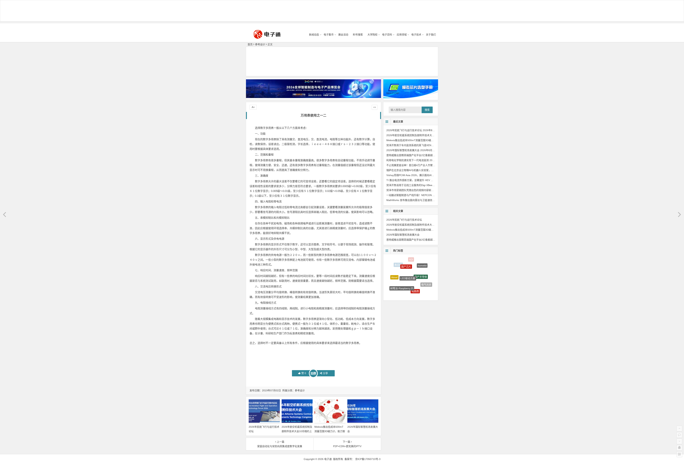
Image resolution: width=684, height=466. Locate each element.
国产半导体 (420, 264)
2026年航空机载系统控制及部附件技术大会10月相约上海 (297, 431)
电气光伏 (426, 277)
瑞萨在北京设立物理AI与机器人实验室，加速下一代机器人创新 (421, 170)
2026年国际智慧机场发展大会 (402, 150)
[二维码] (679, 454)
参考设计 (260, 44)
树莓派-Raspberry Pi (401, 274)
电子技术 (416, 34)
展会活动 (343, 34)
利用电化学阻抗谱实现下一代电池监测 (407, 160)
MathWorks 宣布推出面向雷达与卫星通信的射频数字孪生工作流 (421, 200)
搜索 (427, 109)
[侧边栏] (374, 107)
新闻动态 (314, 34)
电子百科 (387, 34)
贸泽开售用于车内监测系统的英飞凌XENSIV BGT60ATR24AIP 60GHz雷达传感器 (431, 145)
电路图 (415, 276)
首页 (250, 44)
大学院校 (372, 34)
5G (407, 288)
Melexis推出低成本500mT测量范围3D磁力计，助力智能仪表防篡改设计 (329, 431)
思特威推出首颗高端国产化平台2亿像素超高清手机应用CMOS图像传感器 (427, 155)
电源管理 (420, 290)
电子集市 (329, 34)
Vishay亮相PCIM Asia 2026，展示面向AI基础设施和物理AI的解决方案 (425, 175)
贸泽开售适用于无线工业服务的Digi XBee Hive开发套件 (417, 185)
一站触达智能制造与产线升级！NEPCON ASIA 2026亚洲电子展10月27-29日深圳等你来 (434, 195)
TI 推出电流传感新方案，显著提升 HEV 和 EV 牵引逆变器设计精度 (423, 180)
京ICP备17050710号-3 (367, 459)
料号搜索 (358, 34)
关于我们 (431, 34)
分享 (325, 373)
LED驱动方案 (407, 263)
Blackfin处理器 (396, 286)
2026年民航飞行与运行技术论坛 (404, 130)
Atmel (394, 271)
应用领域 (402, 34)
